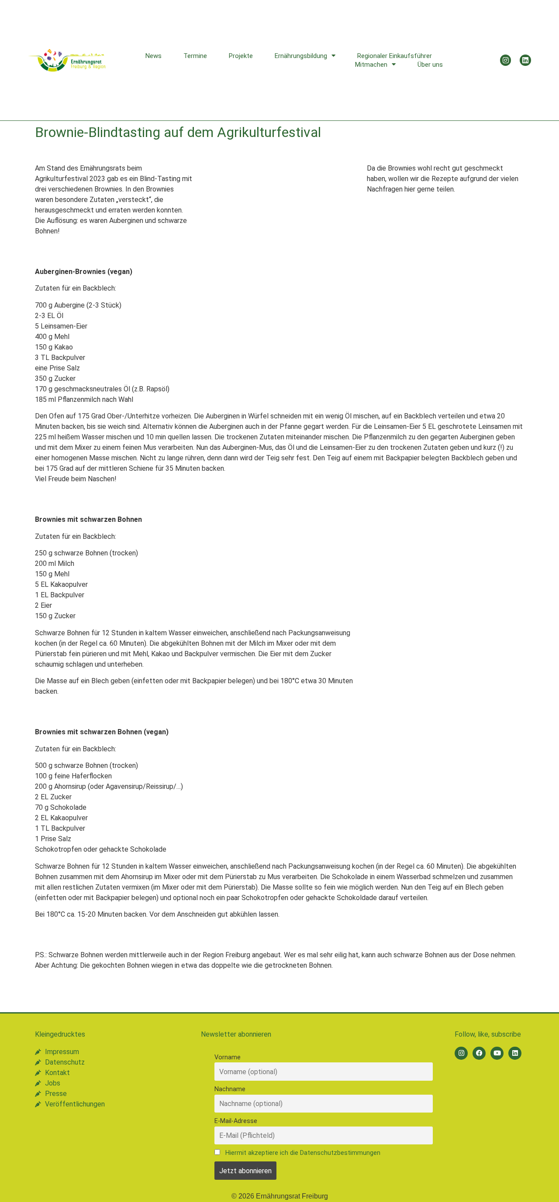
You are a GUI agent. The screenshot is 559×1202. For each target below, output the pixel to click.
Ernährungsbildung (301, 56)
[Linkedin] (525, 60)
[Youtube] (497, 1053)
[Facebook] (479, 1053)
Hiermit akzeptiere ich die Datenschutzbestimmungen (302, 1153)
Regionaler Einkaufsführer (394, 56)
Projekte (241, 56)
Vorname (227, 1057)
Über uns (430, 64)
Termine (195, 56)
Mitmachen (371, 64)
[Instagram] (505, 60)
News (153, 56)
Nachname (229, 1089)
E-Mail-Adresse (235, 1121)
